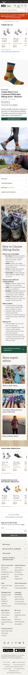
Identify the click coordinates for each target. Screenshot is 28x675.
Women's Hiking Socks (9, 21)
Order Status (18, 567)
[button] (14, 73)
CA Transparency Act (19, 668)
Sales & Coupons (19, 585)
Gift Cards (4, 588)
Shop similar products (13, 119)
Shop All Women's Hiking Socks (10, 51)
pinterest (16, 643)
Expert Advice (19, 596)
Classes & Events (19, 599)
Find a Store (4, 633)
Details (22, 524)
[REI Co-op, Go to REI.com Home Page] (3, 5)
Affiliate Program (6, 619)
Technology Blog (19, 621)
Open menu (25, 5)
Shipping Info (19, 578)
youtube (19, 643)
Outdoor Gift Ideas (6, 585)
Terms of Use (6, 662)
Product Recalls (7, 668)
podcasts (23, 643)
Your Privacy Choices (19, 662)
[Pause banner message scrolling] (26, 14)
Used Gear (4, 603)
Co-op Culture (5, 615)
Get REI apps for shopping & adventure (14, 647)
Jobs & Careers (5, 612)
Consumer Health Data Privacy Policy (14, 666)
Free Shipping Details (21, 588)
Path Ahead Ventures (21, 603)
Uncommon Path (19, 601)
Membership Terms (14, 670)
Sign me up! (14, 535)
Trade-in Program (6, 606)
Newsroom (18, 619)
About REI (17, 612)
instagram (4, 643)
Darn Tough (4, 89)
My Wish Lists (5, 574)
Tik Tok (8, 643)
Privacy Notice (6, 664)
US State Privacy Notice (19, 664)
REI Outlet (5, 102)
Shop (9, 6)
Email (2, 527)
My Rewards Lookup (7, 572)
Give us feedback (10, 517)
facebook (12, 643)
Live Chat (4, 635)
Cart (21, 5)
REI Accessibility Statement (14, 672)
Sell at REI (4, 617)
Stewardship (18, 624)
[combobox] (14, 10)
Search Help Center (6, 631)
